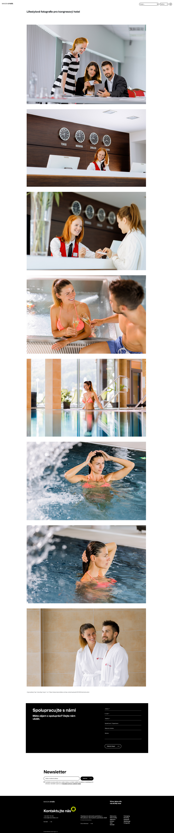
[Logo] (7, 3)
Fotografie (125, 823)
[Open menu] (170, 4)
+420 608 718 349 (48, 816)
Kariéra (112, 821)
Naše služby (113, 817)
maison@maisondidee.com (51, 817)
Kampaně (125, 819)
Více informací (84, 823)
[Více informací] (93, 819)
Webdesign (125, 821)
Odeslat (85, 778)
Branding (125, 817)
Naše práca (113, 816)
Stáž (111, 823)
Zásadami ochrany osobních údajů (71, 783)
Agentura (112, 819)
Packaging (125, 816)
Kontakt (46, 821)
